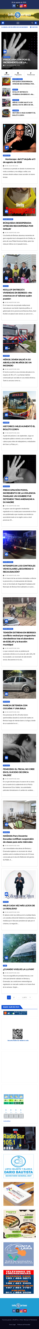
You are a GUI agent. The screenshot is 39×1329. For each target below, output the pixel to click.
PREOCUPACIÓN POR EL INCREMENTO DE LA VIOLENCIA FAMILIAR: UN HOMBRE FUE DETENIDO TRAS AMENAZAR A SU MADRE (19, 496)
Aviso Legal (12, 1324)
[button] (32, 23)
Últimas (6, 74)
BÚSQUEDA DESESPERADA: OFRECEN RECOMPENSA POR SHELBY (23, 84)
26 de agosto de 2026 (12, 648)
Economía (15, 110)
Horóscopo (7, 155)
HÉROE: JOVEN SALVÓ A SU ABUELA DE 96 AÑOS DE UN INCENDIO (22, 105)
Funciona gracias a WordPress (10, 1320)
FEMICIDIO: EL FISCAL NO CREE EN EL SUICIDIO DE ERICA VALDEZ (18, 772)
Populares (18, 75)
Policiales (6, 486)
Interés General (17, 79)
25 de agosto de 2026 (12, 845)
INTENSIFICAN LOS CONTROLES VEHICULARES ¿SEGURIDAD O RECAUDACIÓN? (19, 568)
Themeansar (33, 1320)
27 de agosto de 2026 (12, 433)
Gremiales (6, 832)
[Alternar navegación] (17, 23)
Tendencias (31, 75)
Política (6, 57)
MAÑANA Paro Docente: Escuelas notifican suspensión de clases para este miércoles (18, 839)
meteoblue (7, 1121)
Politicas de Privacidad (23, 1324)
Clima (5, 965)
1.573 (24, 997)
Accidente (15, 100)
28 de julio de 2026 (11, 166)
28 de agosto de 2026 (12, 65)
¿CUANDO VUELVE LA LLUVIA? (18, 969)
